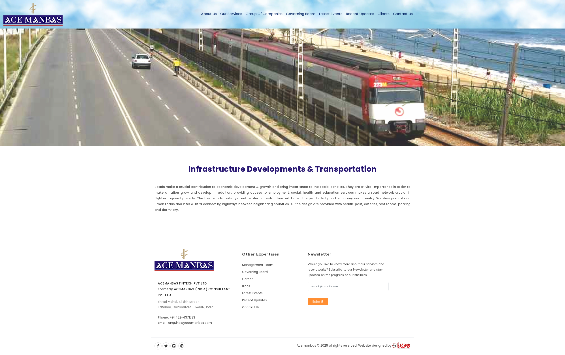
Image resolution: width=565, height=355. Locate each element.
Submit (317, 301)
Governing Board (300, 13)
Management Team (257, 265)
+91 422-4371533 (182, 317)
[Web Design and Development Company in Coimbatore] (401, 345)
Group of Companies (264, 13)
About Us (209, 13)
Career (247, 279)
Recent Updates (360, 13)
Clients (384, 13)
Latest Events (330, 13)
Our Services (231, 13)
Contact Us (403, 13)
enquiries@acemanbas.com (190, 323)
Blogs (246, 286)
